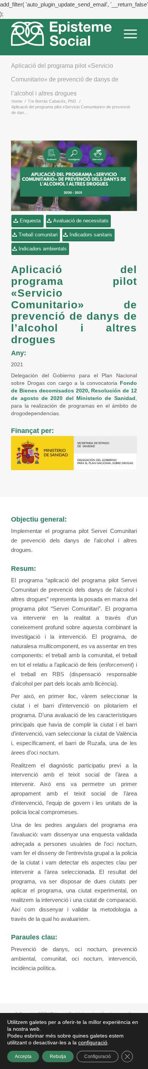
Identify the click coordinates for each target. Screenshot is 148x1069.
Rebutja (58, 1056)
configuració (92, 1042)
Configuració (97, 1056)
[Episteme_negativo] (61, 34)
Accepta (23, 1056)
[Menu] (126, 37)
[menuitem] (126, 37)
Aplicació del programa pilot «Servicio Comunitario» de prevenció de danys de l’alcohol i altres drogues (64, 80)
